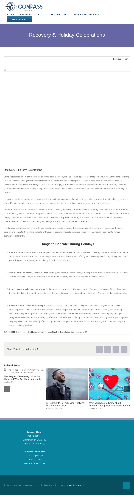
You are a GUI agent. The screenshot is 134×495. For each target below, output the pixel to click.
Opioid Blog (69, 332)
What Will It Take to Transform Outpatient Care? (19, 404)
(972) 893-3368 (38, 463)
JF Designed (69, 485)
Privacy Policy (80, 485)
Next (126, 58)
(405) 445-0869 (38, 443)
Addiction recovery (37, 332)
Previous (117, 58)
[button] (7, 389)
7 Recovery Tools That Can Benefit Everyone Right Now (107, 404)
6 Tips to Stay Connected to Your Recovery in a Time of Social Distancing (63, 379)
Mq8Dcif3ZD (10, 332)
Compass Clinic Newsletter (54, 332)
